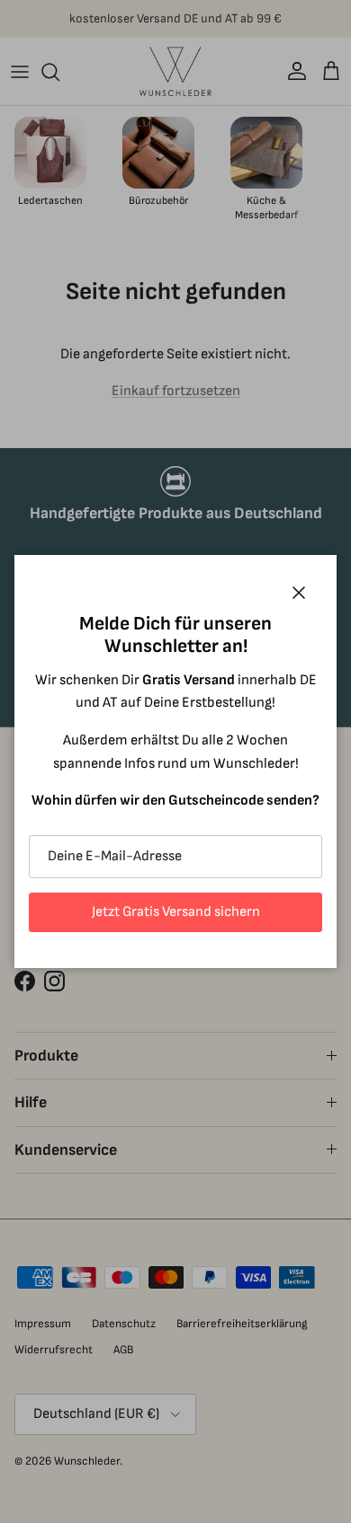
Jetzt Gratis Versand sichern (176, 911)
